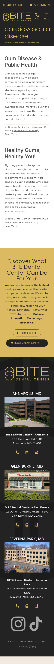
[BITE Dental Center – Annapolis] (27, 398)
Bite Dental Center (19, 127)
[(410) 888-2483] (37, 16)
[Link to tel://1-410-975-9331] (17, 606)
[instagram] (18, 624)
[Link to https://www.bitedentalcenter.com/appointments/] (27, 452)
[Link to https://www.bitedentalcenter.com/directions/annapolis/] (37, 452)
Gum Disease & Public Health (23, 61)
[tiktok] (35, 624)
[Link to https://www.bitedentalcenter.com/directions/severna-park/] (37, 606)
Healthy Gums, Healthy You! (22, 153)
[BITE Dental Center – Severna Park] (27, 543)
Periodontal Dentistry (26, 130)
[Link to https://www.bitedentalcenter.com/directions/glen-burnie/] (37, 525)
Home (7, 42)
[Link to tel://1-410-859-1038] (17, 525)
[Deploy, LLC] (32, 647)
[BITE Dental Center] (17, 13)
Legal (43, 641)
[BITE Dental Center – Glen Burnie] (27, 470)
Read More (10, 134)
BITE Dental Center (24, 641)
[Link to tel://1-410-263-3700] (17, 452)
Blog (37, 641)
